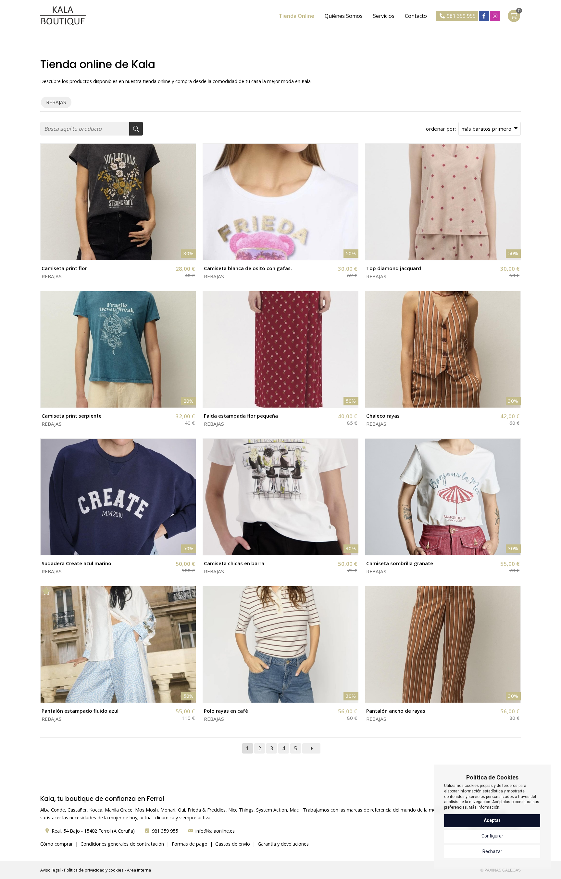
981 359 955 (165, 831)
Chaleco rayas (383, 415)
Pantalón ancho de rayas (395, 710)
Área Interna (139, 870)
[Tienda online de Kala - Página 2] (311, 748)
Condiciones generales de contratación (122, 844)
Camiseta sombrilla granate (399, 563)
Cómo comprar (56, 844)
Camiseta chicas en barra (234, 563)
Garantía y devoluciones (283, 844)
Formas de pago (189, 844)
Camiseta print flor (64, 268)
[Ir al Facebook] (484, 16)
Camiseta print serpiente (72, 415)
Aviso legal (50, 870)
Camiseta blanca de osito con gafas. (248, 268)
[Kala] (63, 15)
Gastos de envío (232, 844)
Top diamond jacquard (393, 268)
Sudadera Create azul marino (76, 563)
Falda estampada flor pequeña (241, 415)
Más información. (484, 807)
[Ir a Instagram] (495, 16)
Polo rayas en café (226, 710)
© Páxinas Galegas (500, 870)
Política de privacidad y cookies (94, 870)
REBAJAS (52, 276)
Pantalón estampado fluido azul (80, 710)
